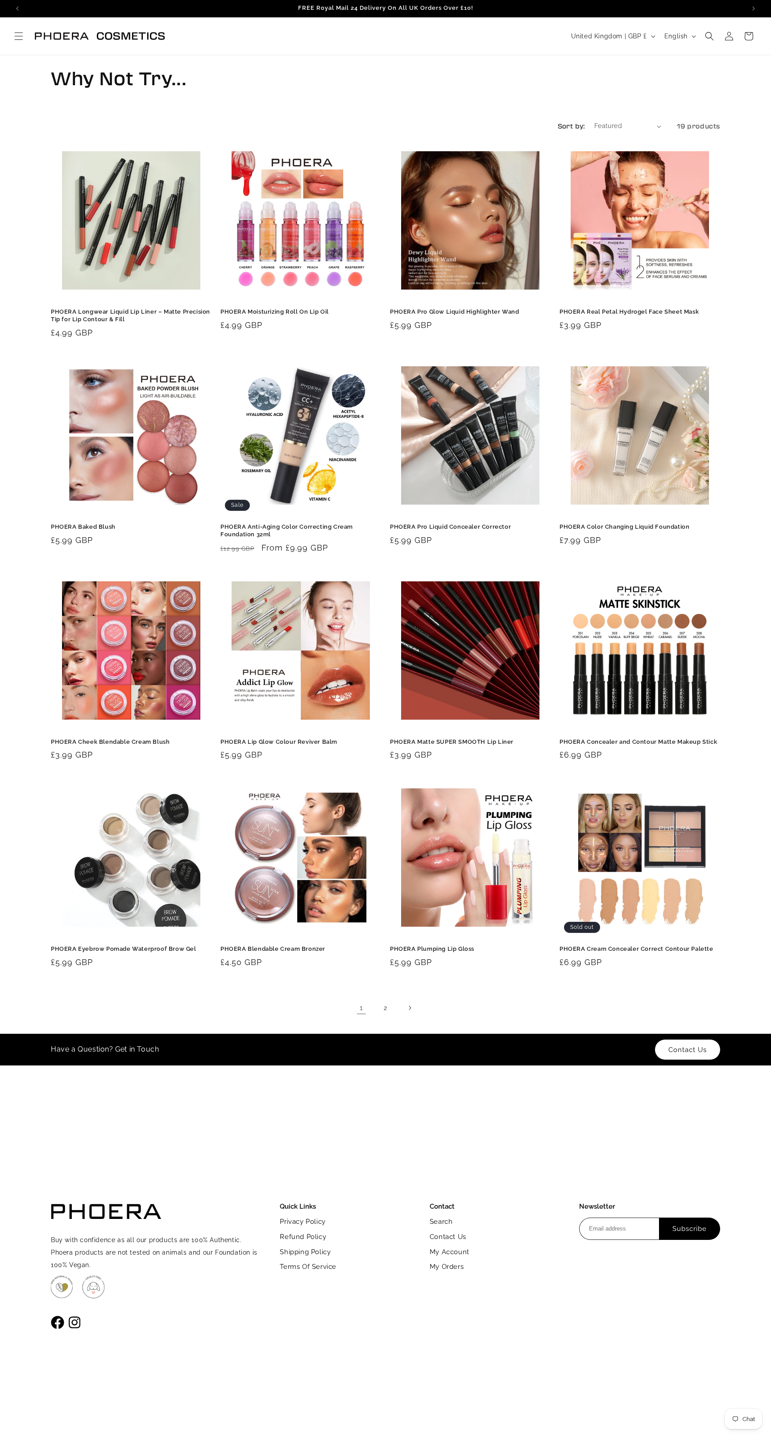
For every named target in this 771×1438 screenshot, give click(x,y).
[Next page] (409, 1008)
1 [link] (361, 1007)
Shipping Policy (305, 1252)
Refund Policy (303, 1237)
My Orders (447, 1267)
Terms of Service (308, 1267)
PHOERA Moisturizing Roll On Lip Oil (274, 311)
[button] (19, 36)
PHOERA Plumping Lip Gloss (432, 948)
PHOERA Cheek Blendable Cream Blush (110, 741)
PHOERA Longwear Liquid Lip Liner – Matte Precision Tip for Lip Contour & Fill (130, 315)
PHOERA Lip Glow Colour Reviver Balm (278, 741)
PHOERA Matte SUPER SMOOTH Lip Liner (452, 741)
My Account (449, 1252)
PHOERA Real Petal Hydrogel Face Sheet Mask (629, 311)
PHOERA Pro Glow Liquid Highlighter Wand (454, 311)
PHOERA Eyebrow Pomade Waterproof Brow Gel (123, 948)
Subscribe (689, 1229)
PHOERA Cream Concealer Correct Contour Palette (636, 948)
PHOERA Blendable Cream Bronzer (272, 948)
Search (441, 1222)
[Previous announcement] (17, 8)
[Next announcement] (753, 8)
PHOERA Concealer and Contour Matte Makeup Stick (638, 741)
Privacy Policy (302, 1222)
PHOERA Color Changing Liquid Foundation (624, 526)
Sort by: (571, 125)
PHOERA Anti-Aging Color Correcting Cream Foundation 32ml (286, 530)
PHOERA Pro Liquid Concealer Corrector (450, 526)
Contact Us (448, 1237)
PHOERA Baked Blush (83, 526)
